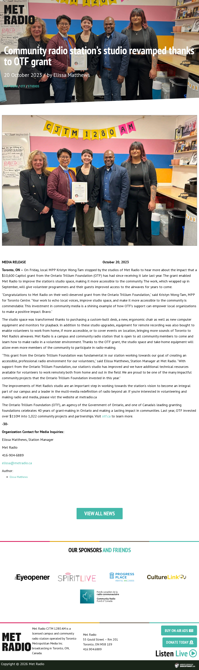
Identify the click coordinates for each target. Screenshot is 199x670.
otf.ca (106, 416)
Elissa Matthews (19, 477)
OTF (22, 86)
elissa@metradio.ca (17, 463)
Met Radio (11, 86)
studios (33, 86)
